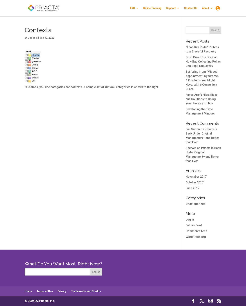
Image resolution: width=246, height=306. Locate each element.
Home (28, 291)
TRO (132, 8)
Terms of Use (45, 291)
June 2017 (192, 188)
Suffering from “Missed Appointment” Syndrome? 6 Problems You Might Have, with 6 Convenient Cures (202, 80)
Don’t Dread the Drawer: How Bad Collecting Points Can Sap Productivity (203, 62)
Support (171, 8)
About (205, 8)
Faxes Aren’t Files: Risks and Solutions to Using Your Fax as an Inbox (202, 99)
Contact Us (190, 8)
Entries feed (194, 225)
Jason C (33, 37)
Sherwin (191, 148)
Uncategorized (195, 204)
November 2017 (196, 176)
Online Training (152, 8)
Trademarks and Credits (86, 291)
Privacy (61, 291)
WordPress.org (196, 237)
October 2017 (194, 182)
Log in (190, 219)
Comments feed (196, 231)
